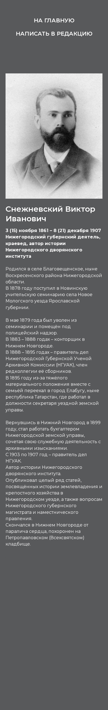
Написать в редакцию (54, 33)
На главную (54, 20)
